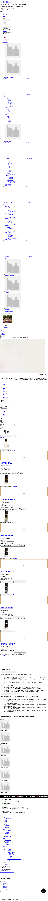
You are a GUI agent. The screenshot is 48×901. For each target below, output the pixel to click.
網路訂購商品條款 (11, 852)
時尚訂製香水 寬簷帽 (6, 608)
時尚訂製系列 (5, 415)
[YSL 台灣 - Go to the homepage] (17, 9)
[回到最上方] (0, 891)
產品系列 (7, 833)
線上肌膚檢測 (8, 836)
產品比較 (4, 403)
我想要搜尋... (14, 337)
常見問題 (7, 847)
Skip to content (5, 1)
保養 (4, 829)
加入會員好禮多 (10, 856)
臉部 (6, 821)
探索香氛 (7, 844)
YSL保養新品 (8, 830)
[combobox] (5, 337)
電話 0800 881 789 (4, 872)
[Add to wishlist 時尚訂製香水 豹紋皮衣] (0, 641)
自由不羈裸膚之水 (6, 463)
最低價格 (13, 424)
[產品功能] (9, 162)
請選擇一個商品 (3, 469)
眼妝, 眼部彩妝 (8, 822)
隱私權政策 (5, 884)
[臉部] (7, 98)
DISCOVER (5, 327)
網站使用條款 (5, 883)
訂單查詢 (9, 857)
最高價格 (13, 425)
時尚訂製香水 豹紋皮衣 (7, 644)
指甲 (6, 824)
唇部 (6, 820)
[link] (5, 24)
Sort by (1, 406)
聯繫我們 (9, 849)
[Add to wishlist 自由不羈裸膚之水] (0, 460)
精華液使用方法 (8, 835)
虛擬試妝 (7, 827)
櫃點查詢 (7, 864)
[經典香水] (9, 213)
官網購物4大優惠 (3, 334)
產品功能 (7, 832)
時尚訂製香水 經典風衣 (7, 499)
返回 (1, 420)
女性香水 (7, 841)
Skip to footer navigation (7, 2)
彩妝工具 (7, 825)
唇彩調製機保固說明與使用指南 (14, 859)
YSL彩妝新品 (8, 818)
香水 (4, 838)
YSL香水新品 (8, 840)
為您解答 (4, 18)
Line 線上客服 (3, 869)
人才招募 (9, 860)
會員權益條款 (10, 853)
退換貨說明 (9, 850)
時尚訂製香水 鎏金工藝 (7, 571)
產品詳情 (13, 450)
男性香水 (5, 414)
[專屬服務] (7, 42)
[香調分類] (9, 206)
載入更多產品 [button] (3, 655)
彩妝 (4, 817)
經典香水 (5, 411)
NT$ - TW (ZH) (3, 881)
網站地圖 (5, 887)
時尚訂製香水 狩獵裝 (6, 535)
